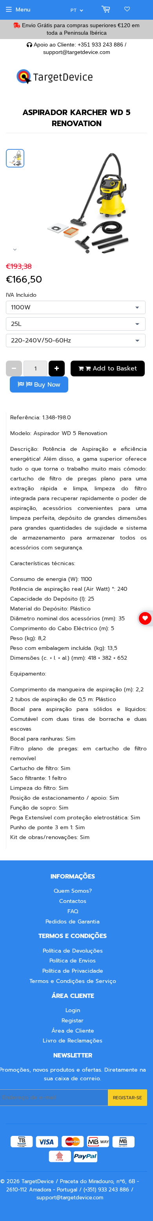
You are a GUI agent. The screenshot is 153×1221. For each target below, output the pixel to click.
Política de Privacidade (72, 971)
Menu (23, 10)
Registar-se (127, 1097)
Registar (73, 1020)
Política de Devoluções (73, 951)
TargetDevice (38, 1181)
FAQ (72, 911)
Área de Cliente (72, 1031)
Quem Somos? (73, 891)
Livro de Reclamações (72, 1041)
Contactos (72, 901)
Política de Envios (72, 961)
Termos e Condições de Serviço (72, 981)
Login (73, 1010)
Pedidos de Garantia (73, 922)
